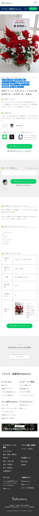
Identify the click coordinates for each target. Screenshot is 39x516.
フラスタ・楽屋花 (27, 449)
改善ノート (23, 408)
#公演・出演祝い (20, 80)
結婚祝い (24, 465)
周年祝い (6, 458)
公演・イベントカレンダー (10, 408)
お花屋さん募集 (20, 505)
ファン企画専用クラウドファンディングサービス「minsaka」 (10, 483)
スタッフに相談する (8, 395)
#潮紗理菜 (5, 87)
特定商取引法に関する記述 (11, 507)
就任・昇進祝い (8, 464)
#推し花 (12, 87)
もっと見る (19, 356)
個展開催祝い (7, 471)
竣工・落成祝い (8, 468)
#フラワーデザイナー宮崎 (10, 82)
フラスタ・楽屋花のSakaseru (11, 9)
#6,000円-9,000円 (7, 80)
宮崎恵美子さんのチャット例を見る (20, 151)
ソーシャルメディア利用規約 (27, 507)
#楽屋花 (26, 82)
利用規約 (27, 505)
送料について (25, 484)
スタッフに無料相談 (27, 488)
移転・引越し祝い (9, 461)
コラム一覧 (5, 405)
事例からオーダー (7, 388)
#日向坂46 (5, 84)
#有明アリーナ (15, 84)
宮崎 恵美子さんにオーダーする (19, 146)
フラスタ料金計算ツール (9, 392)
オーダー (33, 8)
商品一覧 (4, 385)
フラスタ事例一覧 (25, 385)
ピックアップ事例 (25, 392)
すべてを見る (7, 451)
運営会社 (12, 505)
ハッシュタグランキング (27, 395)
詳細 (24, 77)
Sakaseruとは (24, 405)
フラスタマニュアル (8, 411)
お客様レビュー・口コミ (9, 415)
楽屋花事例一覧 (24, 388)
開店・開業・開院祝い (10, 454)
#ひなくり (20, 87)
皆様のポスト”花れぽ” (8, 418)
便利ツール (6, 488)
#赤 (21, 82)
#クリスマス (25, 84)
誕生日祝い (24, 461)
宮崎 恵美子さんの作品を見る (23, 185)
